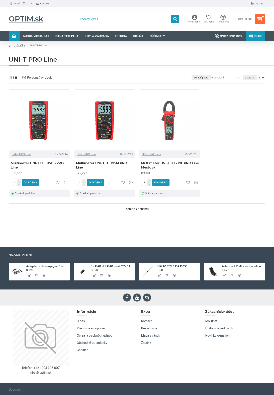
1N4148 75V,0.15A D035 (172, 266)
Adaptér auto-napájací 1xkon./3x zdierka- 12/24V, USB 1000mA (47, 266)
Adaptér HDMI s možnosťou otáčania (243, 266)
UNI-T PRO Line (21, 154)
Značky (20, 45)
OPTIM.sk (26, 18)
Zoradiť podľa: (201, 77)
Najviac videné (21, 255)
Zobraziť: (250, 77)
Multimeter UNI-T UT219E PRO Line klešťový (170, 165)
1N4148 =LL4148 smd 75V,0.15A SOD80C (112, 266)
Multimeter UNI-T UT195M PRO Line (101, 165)
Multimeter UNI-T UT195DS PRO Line (37, 165)
